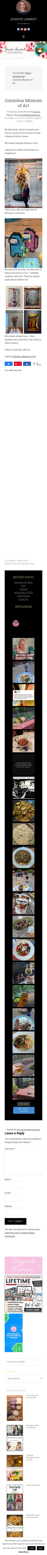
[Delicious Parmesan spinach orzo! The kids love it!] (23, 834)
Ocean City (23, 599)
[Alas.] (23, 649)
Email (8, 1193)
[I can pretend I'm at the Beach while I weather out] (23, 996)
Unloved (23, 589)
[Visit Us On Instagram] (25, 30)
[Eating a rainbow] (23, 950)
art (19, 564)
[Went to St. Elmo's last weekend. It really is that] (23, 741)
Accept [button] (31, 1548)
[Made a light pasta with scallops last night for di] (23, 1042)
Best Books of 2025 (23, 592)
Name (8, 1179)
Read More (24, 1552)
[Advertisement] (23, 465)
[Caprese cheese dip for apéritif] (23, 927)
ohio (32, 564)
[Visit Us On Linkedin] (28, 30)
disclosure (36, 112)
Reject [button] (40, 1548)
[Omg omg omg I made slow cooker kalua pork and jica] (23, 1019)
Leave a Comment (25, 121)
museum (25, 564)
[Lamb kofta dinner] (23, 880)
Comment (10, 1149)
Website (8, 1206)
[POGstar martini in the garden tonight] (23, 718)
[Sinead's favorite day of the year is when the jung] (23, 1089)
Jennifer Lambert (23, 19)
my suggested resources (28, 115)
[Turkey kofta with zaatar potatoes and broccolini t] (23, 973)
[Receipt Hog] (14, 1351)
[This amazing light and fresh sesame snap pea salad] (23, 811)
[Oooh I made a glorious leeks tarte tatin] (23, 857)
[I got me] (23, 788)
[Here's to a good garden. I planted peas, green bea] (23, 1065)
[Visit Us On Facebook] (18, 30)
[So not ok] (23, 764)
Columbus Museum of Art (24, 356)
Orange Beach (23, 596)
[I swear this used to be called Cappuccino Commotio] (23, 903)
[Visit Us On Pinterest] (22, 30)
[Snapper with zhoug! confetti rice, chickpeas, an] (23, 672)
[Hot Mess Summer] (23, 695)
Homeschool (23, 561)
